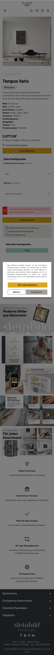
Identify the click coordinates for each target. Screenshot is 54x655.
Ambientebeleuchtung (14, 163)
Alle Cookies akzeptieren (27, 285)
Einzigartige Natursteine (17, 600)
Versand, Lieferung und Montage (16, 644)
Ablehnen (16, 292)
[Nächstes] (48, 63)
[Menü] (5, 10)
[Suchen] (31, 10)
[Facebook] (21, 636)
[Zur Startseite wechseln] (27, 4)
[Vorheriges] (42, 63)
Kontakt (22, 642)
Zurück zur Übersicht (12, 74)
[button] (27, 164)
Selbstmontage (33, 642)
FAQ (31, 644)
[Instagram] (29, 636)
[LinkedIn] (33, 636)
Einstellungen (11, 279)
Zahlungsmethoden (42, 644)
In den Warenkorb (27, 151)
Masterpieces (9, 87)
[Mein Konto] (47, 10)
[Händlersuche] (36, 10)
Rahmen (7, 183)
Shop (15, 642)
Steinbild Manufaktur (15, 607)
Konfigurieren (36, 292)
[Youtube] (25, 636)
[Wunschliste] (42, 10)
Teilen (27, 250)
